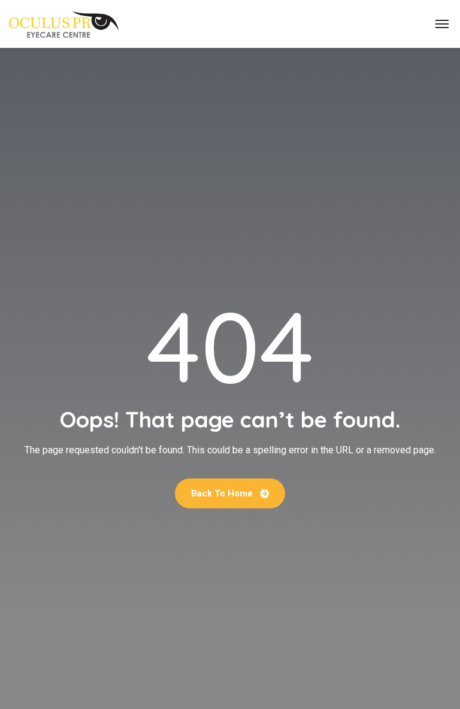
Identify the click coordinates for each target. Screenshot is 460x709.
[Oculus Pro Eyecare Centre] (64, 24)
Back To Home (223, 493)
